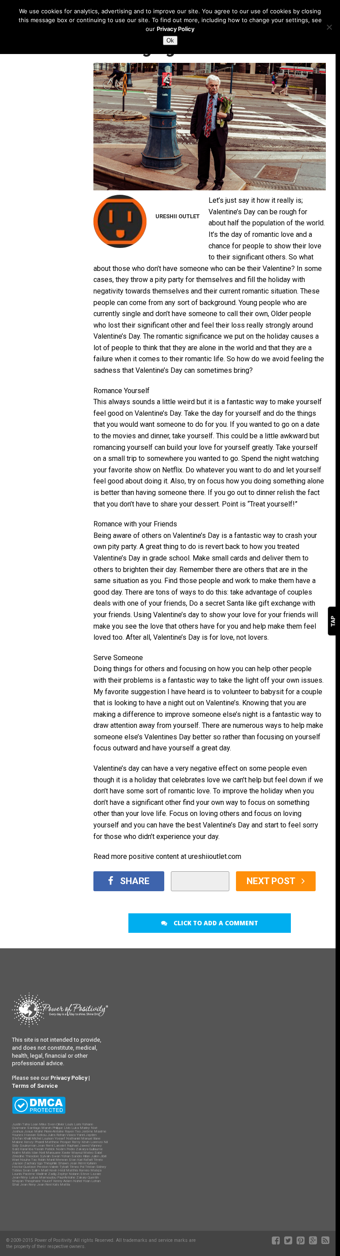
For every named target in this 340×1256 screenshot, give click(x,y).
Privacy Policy (175, 28)
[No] (329, 27)
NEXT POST (272, 881)
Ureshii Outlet (177, 216)
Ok (170, 40)
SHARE (135, 881)
